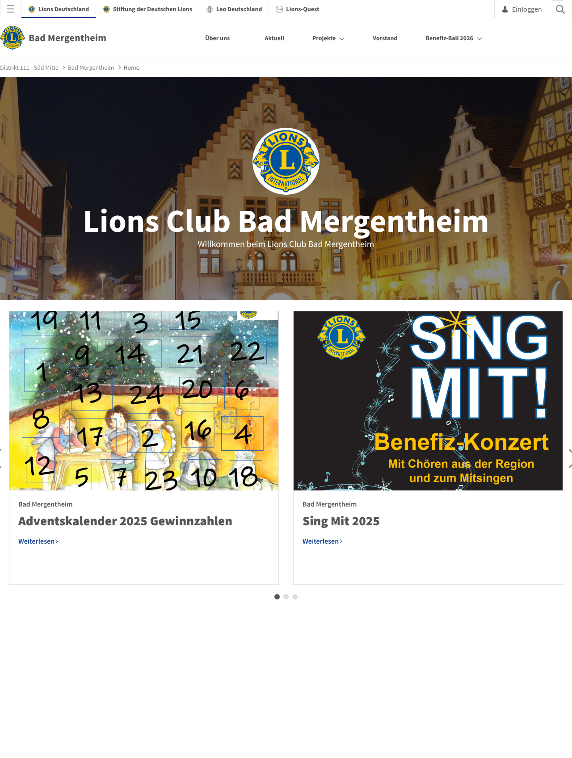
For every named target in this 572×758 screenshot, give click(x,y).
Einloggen (527, 8)
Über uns (217, 38)
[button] (277, 596)
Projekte (324, 38)
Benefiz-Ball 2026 (449, 38)
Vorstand (385, 38)
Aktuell (274, 38)
